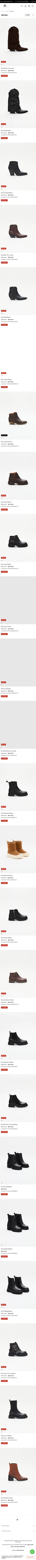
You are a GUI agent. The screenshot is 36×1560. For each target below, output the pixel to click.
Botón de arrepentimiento (18, 1546)
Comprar (4, 75)
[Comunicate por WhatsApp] (32, 1552)
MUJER (7, 11)
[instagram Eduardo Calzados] (17, 1519)
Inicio (3, 11)
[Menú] (33, 6)
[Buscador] (22, 6)
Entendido (30, 1557)
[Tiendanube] (18, 1550)
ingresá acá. (30, 1544)
